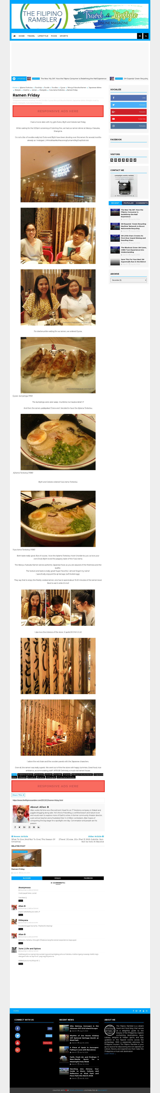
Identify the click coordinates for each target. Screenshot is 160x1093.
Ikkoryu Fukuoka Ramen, (63, 100)
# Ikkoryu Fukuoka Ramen (82, 775)
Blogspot (102, 1090)
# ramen (41, 777)
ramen (34, 90)
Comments (142, 203)
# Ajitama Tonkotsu (25, 775)
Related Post (18, 846)
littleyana (23, 920)
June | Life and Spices (30, 949)
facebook (88, 878)
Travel (31, 36)
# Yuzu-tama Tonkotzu (66, 777)
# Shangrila (51, 777)
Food (54, 36)
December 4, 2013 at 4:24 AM (29, 951)
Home (22, 36)
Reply (20, 900)
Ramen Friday (18, 869)
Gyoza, (50, 100)
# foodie (48, 775)
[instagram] (146, 1011)
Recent (115, 203)
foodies (55, 87)
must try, (96, 100)
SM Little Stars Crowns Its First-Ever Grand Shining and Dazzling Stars (133, 238)
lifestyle (87, 78)
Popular (129, 203)
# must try (32, 777)
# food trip (39, 775)
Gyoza (62, 87)
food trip (38, 87)
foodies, (45, 100)
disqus (58, 878)
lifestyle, (89, 100)
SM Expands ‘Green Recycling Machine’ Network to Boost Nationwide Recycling (125, 79)
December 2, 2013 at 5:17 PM (29, 937)
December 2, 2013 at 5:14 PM (29, 922)
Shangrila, (22, 103)
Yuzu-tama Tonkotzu (57, 90)
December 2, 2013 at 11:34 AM (29, 908)
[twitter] (140, 1011)
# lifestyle (22, 777)
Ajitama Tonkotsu (26, 87)
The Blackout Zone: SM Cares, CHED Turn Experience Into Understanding (134, 250)
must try (26, 90)
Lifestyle (43, 36)
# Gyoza (67, 775)
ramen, (15, 103)
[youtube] (143, 1011)
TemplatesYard (76, 1090)
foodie (46, 87)
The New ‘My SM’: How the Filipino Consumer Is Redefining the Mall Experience (42, 79)
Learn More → (110, 1054)
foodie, (38, 100)
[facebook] (133, 1011)
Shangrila (43, 90)
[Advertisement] (80, 58)
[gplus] (136, 1011)
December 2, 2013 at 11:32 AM (29, 890)
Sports (64, 36)
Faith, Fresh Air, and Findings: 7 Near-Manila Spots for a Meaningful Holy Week (84, 1059)
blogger (27, 878)
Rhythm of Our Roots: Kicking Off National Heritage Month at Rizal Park (84, 1038)
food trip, (32, 100)
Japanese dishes (95, 87)
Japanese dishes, (79, 100)
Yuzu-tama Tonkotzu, (34, 103)
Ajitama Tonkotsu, (21, 100)
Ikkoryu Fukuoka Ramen (77, 87)
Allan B (22, 906)
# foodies (57, 775)
